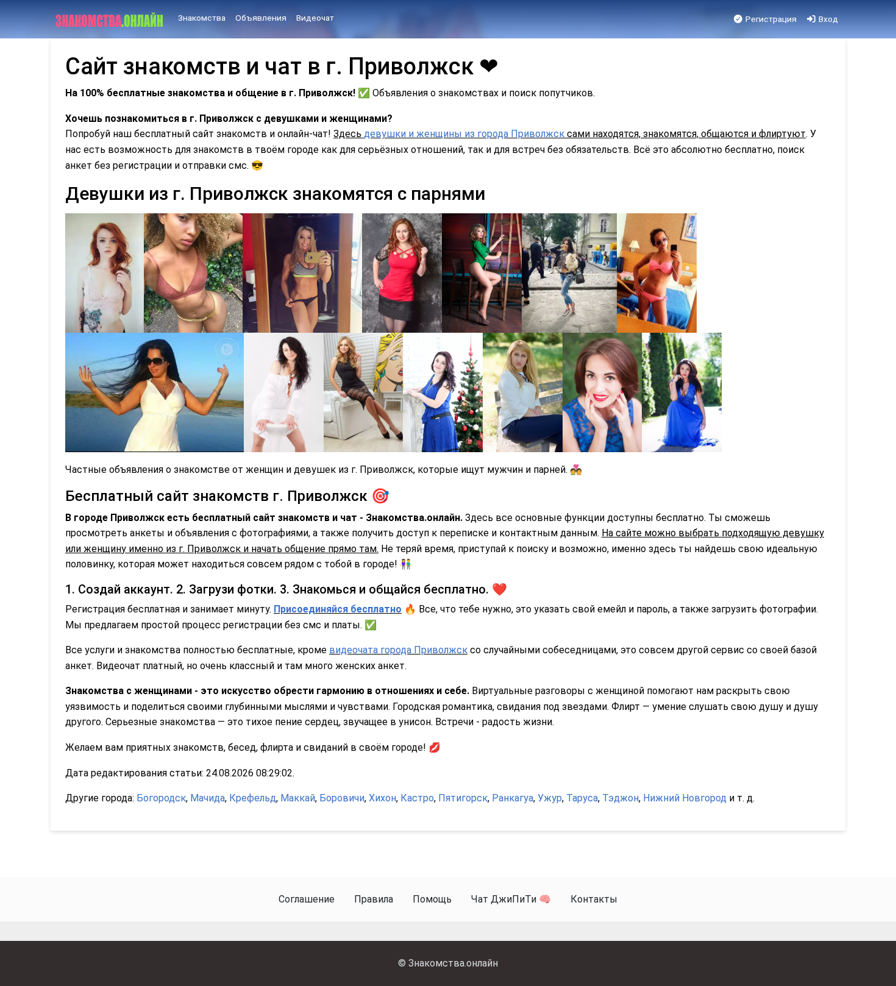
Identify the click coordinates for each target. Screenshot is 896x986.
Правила (373, 899)
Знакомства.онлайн (453, 963)
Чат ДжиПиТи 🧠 (511, 899)
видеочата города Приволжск (398, 650)
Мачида (207, 798)
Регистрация (770, 19)
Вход (827, 19)
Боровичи (341, 798)
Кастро (417, 798)
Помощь (432, 899)
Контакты (594, 899)
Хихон (382, 798)
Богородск (161, 798)
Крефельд (252, 798)
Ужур (550, 798)
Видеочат (315, 18)
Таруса (582, 798)
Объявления (260, 18)
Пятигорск (463, 798)
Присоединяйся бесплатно (338, 609)
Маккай (297, 798)
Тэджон (620, 798)
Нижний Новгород (685, 798)
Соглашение (307, 899)
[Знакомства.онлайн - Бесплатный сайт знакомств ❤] (110, 19)
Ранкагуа (512, 798)
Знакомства (202, 18)
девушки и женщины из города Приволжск (464, 134)
